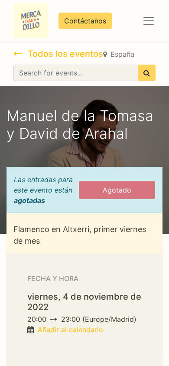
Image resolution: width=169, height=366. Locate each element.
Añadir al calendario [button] (70, 329)
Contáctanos (85, 20)
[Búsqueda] (147, 73)
